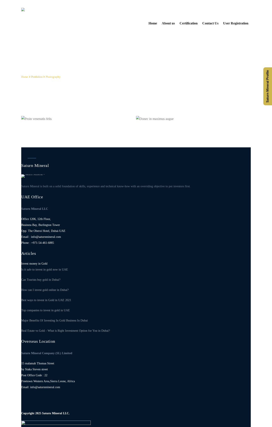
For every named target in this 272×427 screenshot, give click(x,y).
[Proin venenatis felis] (32, 121)
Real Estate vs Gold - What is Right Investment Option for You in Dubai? (65, 330)
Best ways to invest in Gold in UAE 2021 (46, 300)
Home (24, 76)
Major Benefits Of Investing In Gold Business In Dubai (54, 320)
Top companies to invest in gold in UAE (45, 310)
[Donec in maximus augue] (147, 121)
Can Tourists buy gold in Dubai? (40, 279)
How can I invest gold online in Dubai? (45, 290)
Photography (53, 76)
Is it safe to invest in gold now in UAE (44, 269)
